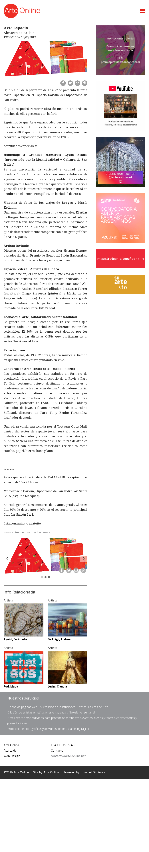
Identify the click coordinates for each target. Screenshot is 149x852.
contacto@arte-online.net (68, 756)
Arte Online (11, 745)
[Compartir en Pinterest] (84, 83)
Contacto (57, 751)
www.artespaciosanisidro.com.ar (28, 532)
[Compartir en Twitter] (70, 83)
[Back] (7, 558)
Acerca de (10, 751)
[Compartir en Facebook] (63, 83)
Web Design (12, 756)
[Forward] (83, 558)
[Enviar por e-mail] (77, 83)
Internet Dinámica (93, 772)
